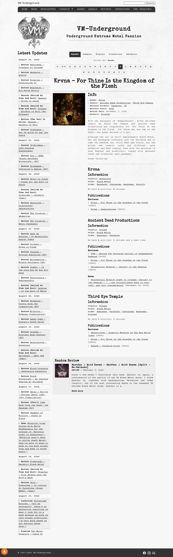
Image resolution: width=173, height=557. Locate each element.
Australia (105, 179)
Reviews (106, 9)
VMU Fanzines (142, 9)
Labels (92, 9)
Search (151, 3)
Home (25, 9)
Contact (64, 9)
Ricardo (105, 114)
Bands (81, 9)
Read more (77, 391)
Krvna (102, 100)
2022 (111, 109)
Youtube (92, 314)
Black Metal (104, 182)
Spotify (140, 184)
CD (125, 106)
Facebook (115, 235)
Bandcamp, (129, 184)
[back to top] (167, 543)
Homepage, (102, 235)
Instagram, (116, 184)
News (34, 9)
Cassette (116, 106)
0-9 (64, 67)
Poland (103, 230)
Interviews (122, 9)
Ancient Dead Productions (115, 103)
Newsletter (48, 9)
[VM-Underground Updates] (4, 551)
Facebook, (102, 184)
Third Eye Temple (143, 103)
